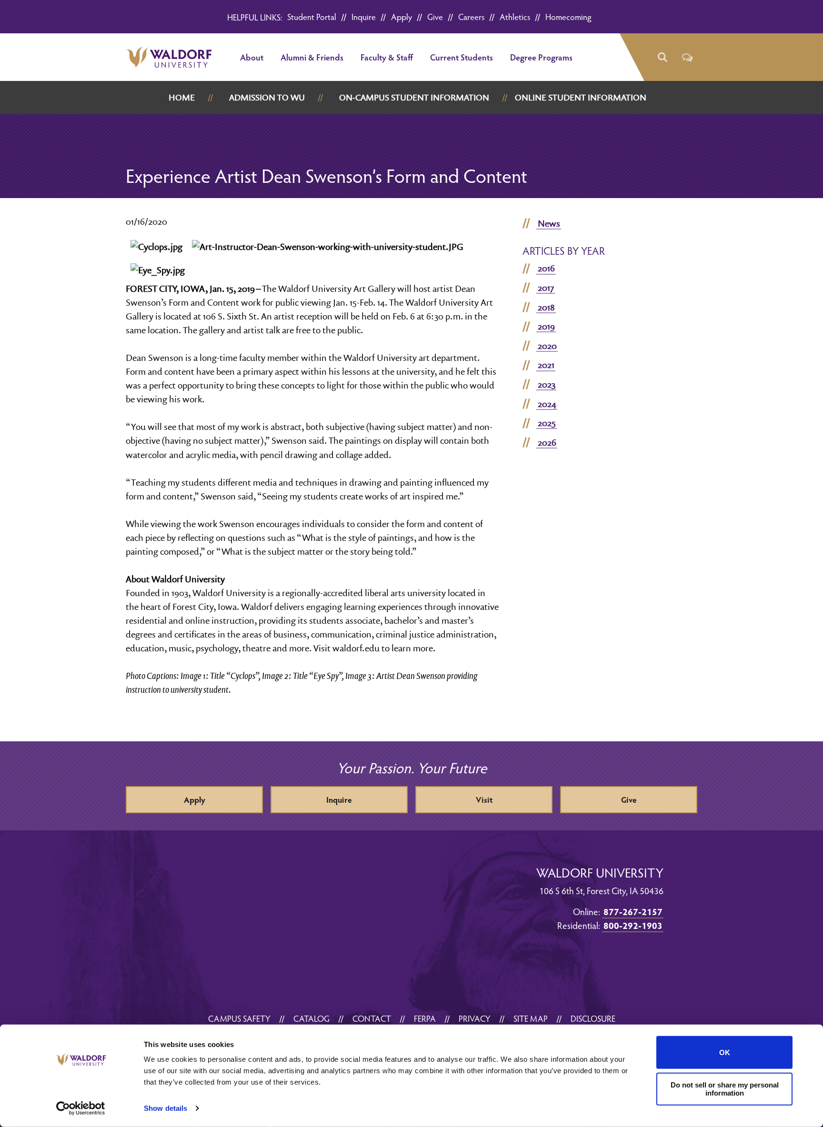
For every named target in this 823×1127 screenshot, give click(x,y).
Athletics (515, 16)
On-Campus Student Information (414, 97)
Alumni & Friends (312, 57)
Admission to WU (267, 97)
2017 (546, 287)
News (549, 223)
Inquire (363, 16)
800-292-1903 (632, 925)
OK (724, 1052)
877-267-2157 (632, 911)
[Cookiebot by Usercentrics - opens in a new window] (80, 1108)
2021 (546, 365)
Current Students (461, 57)
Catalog (311, 1018)
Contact (371, 1018)
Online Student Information (580, 97)
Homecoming (568, 16)
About (251, 57)
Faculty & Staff (387, 57)
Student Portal (311, 16)
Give (435, 16)
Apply (401, 16)
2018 (546, 307)
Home (182, 97)
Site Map (530, 1018)
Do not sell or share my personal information (725, 1089)
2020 (547, 345)
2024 (547, 404)
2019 (546, 326)
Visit (484, 799)
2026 (547, 442)
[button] (662, 57)
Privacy (475, 1018)
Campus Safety (239, 1018)
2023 (546, 384)
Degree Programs (541, 57)
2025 (547, 423)
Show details (165, 1108)
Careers (471, 16)
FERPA (425, 1018)
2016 (546, 268)
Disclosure (593, 1018)
